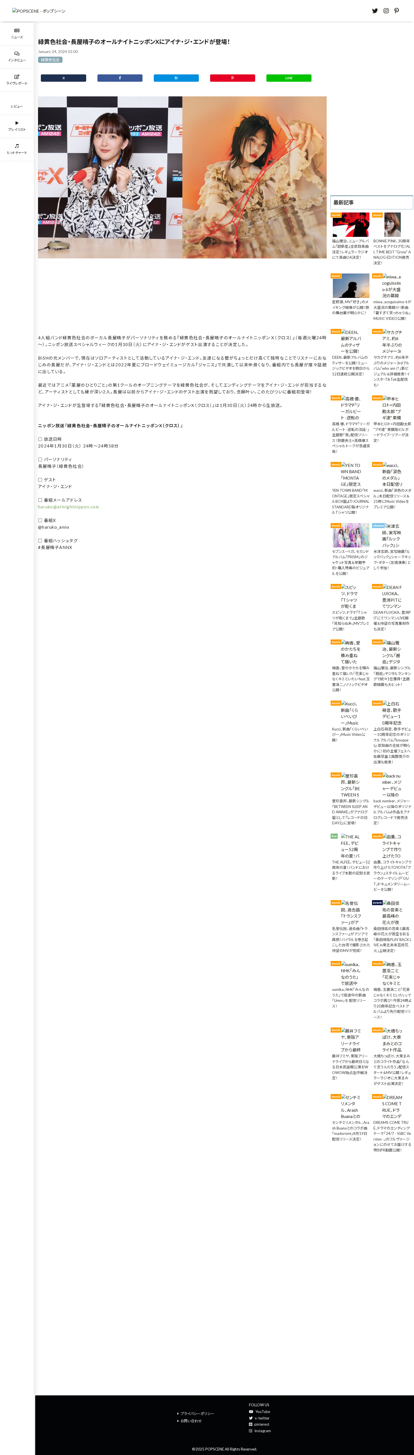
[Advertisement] (182, 297)
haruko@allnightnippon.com (68, 506)
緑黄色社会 (50, 59)
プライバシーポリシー (197, 1413)
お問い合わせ (191, 1421)
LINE (289, 78)
